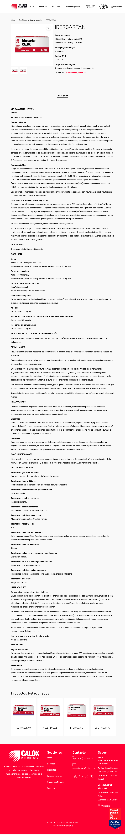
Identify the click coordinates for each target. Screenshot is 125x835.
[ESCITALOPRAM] (103, 710)
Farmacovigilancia (54, 776)
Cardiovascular (36, 20)
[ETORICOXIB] (76, 710)
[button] (48, 28)
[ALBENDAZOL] (50, 710)
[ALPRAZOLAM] (23, 710)
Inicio (13, 20)
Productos (51, 770)
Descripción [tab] (62, 95)
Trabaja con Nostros (55, 782)
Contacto (51, 788)
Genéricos (23, 20)
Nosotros (51, 764)
